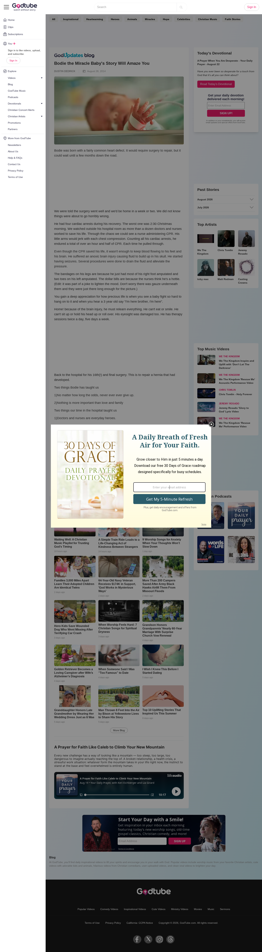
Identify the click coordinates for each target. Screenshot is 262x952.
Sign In (13, 60)
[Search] (181, 7)
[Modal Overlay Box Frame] (131, 476)
